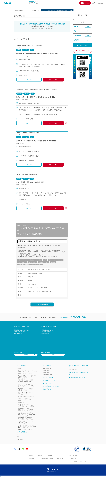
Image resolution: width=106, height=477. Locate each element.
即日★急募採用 (28, 417)
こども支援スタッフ (22, 394)
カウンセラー (21, 383)
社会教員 (32, 260)
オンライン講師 (30, 387)
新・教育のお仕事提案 (53, 3)
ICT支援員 (20, 381)
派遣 (30, 418)
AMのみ (20, 412)
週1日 (31, 426)
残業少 (19, 426)
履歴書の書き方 (46, 372)
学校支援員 (31, 389)
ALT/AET (31, 385)
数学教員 (20, 375)
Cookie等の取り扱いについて (74, 458)
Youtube (27, 449)
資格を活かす (29, 410)
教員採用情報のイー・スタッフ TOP (19, 10)
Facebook (15, 449)
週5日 (50, 260)
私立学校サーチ (47, 389)
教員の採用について (47, 368)
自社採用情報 (21, 406)
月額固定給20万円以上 (23, 408)
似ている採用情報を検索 (42, 304)
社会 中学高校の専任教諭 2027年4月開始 (30, 182)
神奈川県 (19, 93)
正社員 (34, 399)
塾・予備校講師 (21, 387)
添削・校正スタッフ (22, 389)
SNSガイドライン (73, 455)
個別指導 (26, 385)
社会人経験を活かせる (37, 264)
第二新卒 (53, 262)
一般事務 (26, 390)
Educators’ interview (48, 377)
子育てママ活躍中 (22, 423)
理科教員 (30, 373)
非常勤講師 (31, 396)
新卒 (47, 262)
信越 (26, 371)
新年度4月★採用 (22, 262)
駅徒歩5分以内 (30, 409)
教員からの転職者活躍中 (23, 404)
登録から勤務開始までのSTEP (25, 432)
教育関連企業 (21, 402)
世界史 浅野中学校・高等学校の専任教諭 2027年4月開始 (35, 97)
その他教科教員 (32, 375)
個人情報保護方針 (32, 458)
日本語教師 (31, 388)
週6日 (33, 413)
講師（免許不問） (22, 379)
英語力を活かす (21, 410)
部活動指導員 (28, 383)
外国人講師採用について (74, 369)
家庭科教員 (31, 376)
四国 (33, 371)
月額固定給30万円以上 (23, 405)
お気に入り (61, 3)
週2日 (34, 426)
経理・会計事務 (21, 392)
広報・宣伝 (20, 390)
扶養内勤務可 (32, 425)
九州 (28, 370)
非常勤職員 (25, 398)
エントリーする (53, 79)
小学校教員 (30, 379)
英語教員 (20, 373)
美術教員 (32, 380)
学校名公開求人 (32, 262)
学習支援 (34, 384)
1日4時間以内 (25, 426)
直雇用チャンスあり (22, 429)
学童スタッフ (21, 384)
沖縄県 (19, 371)
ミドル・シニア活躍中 (23, 425)
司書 (30, 381)
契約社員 (20, 400)
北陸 (36, 371)
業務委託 (32, 405)
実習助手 (26, 381)
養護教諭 (25, 377)
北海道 (32, 370)
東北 (23, 371)
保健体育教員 (21, 380)
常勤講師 (25, 396)
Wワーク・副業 (21, 427)
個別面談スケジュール (49, 380)
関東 (20, 260)
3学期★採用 (32, 414)
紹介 (32, 49)
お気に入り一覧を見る (83, 50)
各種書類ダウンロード (48, 374)
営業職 (25, 393)
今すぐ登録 (87, 3)
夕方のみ (28, 427)
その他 (30, 399)
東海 (22, 370)
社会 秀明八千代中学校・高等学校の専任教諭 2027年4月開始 (37, 53)
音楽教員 (27, 380)
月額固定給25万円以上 (30, 406)
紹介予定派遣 (21, 420)
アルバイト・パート (22, 399)
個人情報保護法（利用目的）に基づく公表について (52, 458)
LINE (23, 449)
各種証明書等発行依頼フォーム (77, 377)
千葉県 (18, 49)
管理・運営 (20, 393)
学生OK (29, 413)
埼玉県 (18, 178)
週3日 (27, 414)
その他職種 (27, 384)
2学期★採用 (21, 417)
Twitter (19, 449)
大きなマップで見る (18, 352)
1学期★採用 (21, 416)
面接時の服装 (46, 370)
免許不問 (30, 429)
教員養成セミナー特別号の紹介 (51, 386)
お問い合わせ (74, 3)
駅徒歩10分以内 (22, 409)
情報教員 (25, 376)
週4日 (23, 414)
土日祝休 (30, 412)
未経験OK (41, 262)
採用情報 (15, 3)
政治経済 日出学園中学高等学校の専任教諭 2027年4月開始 (36, 141)
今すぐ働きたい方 (22, 365)
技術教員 (20, 377)
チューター (20, 385)
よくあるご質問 (68, 3)
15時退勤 (25, 412)
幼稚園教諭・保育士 (22, 388)
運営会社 (31, 455)
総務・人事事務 (30, 392)
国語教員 (25, 375)
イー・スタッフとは (43, 3)
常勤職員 (20, 398)
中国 (29, 371)
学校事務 (20, 376)
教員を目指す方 (47, 365)
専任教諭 (25, 49)
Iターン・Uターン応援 (24, 264)
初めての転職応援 (58, 260)
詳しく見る (29, 79)
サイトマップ (61, 455)
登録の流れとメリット (23, 3)
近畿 (25, 370)
